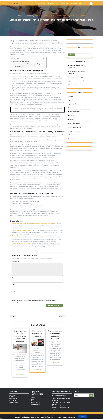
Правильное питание (53, 3)
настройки (72, 417)
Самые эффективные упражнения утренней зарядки (28, 236)
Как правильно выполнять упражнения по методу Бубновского (29, 63)
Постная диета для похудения (77, 77)
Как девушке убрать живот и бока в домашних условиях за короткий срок (34, 223)
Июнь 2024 (12, 395)
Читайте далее (20, 374)
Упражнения (82, 3)
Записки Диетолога (74, 111)
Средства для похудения (75, 131)
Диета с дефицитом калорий (76, 81)
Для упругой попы (74, 104)
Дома (70, 107)
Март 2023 (12, 400)
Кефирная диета (73, 84)
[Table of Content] (44, 58)
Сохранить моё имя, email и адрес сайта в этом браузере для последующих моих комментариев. (35, 301)
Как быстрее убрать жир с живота (22, 230)
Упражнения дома (40, 3)
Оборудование (64, 3)
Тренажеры (72, 135)
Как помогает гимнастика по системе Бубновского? (27, 64)
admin (46, 24)
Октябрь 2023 (13, 398)
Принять (83, 416)
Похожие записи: (20, 66)
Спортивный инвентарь (75, 127)
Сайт (13, 291)
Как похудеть (15, 3)
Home (19, 16)
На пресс (71, 119)
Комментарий (16, 261)
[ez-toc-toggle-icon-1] (43, 58)
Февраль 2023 (13, 402)
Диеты (71, 100)
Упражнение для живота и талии (21, 243)
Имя (13, 278)
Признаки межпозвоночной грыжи (20, 61)
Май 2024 (12, 397)
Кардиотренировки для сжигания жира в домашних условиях (20, 336)
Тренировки (74, 3)
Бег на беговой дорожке (59, 406)
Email (13, 284)
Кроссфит (72, 115)
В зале (71, 96)
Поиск (79, 47)
